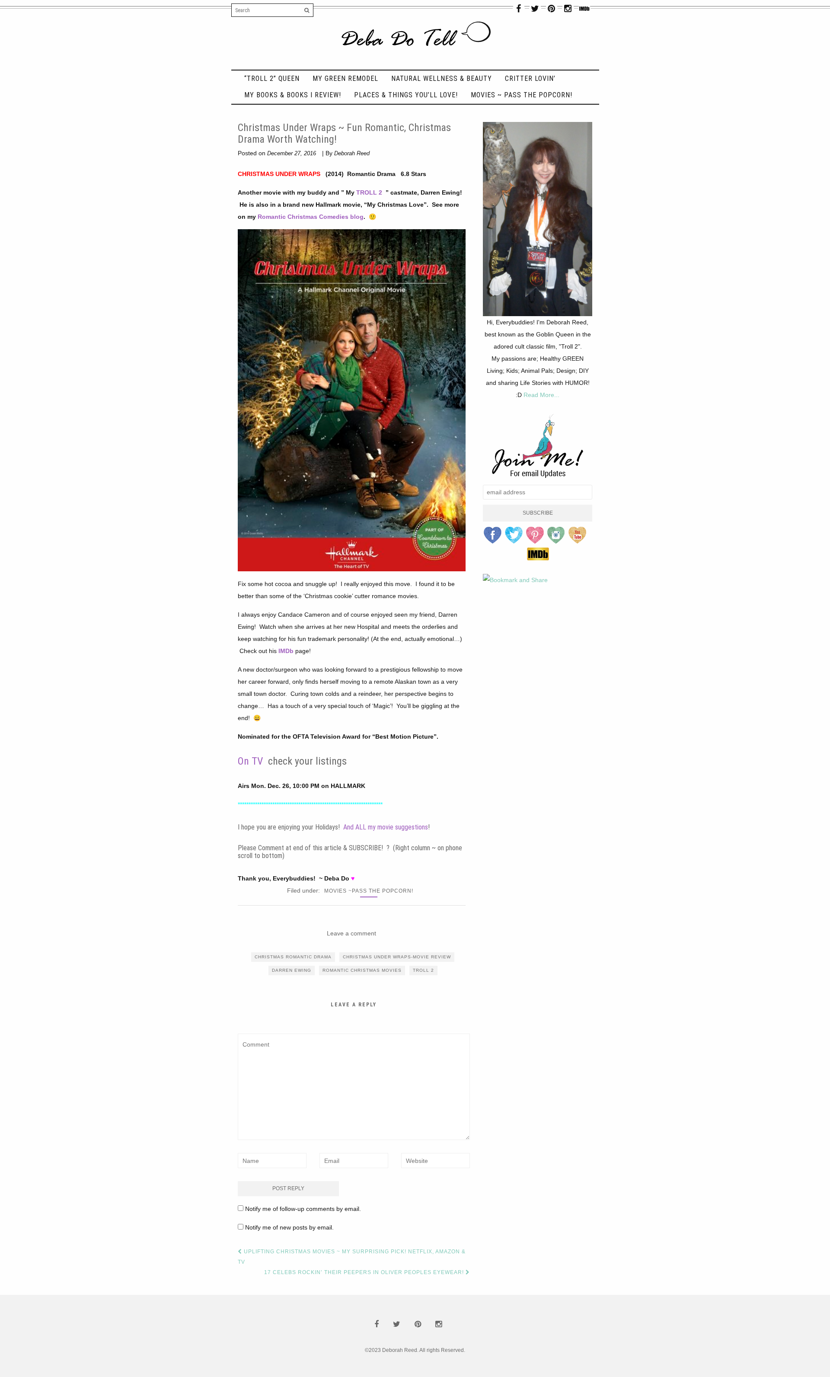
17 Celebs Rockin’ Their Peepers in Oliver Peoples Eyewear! (365, 1272)
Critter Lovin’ (530, 78)
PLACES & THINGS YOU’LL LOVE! (406, 95)
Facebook (492, 535)
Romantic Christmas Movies (362, 970)
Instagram (556, 535)
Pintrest (535, 535)
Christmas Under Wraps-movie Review (397, 956)
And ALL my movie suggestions (385, 827)
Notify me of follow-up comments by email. (303, 1208)
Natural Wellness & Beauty (441, 78)
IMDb (286, 650)
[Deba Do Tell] (415, 39)
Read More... (541, 394)
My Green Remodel (345, 78)
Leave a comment (351, 933)
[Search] (307, 10)
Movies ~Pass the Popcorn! (368, 891)
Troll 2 (423, 970)
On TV (250, 761)
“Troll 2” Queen (272, 78)
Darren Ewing (291, 970)
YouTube (577, 535)
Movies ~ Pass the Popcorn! (521, 95)
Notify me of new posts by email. (289, 1227)
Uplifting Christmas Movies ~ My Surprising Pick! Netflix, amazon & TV (352, 1257)
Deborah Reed (352, 153)
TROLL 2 (370, 192)
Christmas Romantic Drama (293, 956)
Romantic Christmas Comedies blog (311, 216)
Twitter (514, 535)
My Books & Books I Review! (292, 95)
